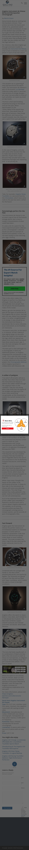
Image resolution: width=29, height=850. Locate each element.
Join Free (7, 428)
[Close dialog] (27, 416)
